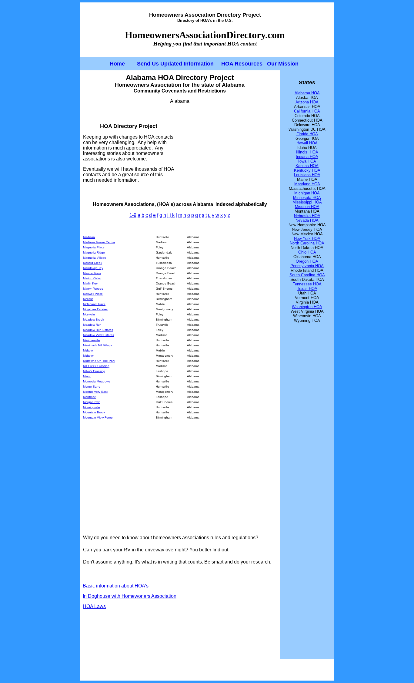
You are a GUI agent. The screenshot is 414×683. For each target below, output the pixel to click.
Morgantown (91, 402)
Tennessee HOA (307, 284)
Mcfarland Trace (94, 304)
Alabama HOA (307, 93)
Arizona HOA (307, 102)
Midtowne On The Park (99, 360)
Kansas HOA (307, 165)
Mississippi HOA (307, 202)
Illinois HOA (307, 152)
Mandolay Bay (93, 268)
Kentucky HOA (307, 170)
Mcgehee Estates (95, 309)
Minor (87, 376)
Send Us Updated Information (175, 64)
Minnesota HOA (307, 197)
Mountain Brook (94, 412)
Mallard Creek (92, 262)
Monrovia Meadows (96, 381)
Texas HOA (307, 288)
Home (117, 64)
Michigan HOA (307, 193)
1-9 (132, 215)
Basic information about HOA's (116, 585)
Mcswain (89, 314)
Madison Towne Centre (99, 242)
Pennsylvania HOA (307, 266)
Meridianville (91, 340)
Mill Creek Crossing (96, 366)
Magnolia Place (94, 247)
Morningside (91, 407)
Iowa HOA (307, 161)
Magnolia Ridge (94, 252)
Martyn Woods (93, 288)
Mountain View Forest (98, 417)
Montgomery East (95, 391)
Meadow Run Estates (98, 329)
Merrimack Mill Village (97, 345)
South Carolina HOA (307, 275)
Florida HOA (307, 134)
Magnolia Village (94, 257)
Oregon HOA (307, 261)
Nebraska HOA (307, 216)
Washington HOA (307, 306)
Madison (89, 237)
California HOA (307, 111)
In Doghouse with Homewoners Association (129, 596)
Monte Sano (91, 386)
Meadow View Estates (98, 335)
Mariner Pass (92, 273)
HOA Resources (241, 64)
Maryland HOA (307, 184)
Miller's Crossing (94, 371)
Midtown (89, 350)
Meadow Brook (93, 319)
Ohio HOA (307, 252)
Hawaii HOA (307, 143)
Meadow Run (92, 324)
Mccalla (88, 299)
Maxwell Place (93, 293)
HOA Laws (94, 606)
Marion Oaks (92, 278)
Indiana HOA (307, 156)
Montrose (89, 397)
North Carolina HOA (307, 243)
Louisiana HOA (307, 175)
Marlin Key (90, 283)
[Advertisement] (225, 152)
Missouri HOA (307, 206)
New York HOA (307, 238)
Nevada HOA (307, 220)
